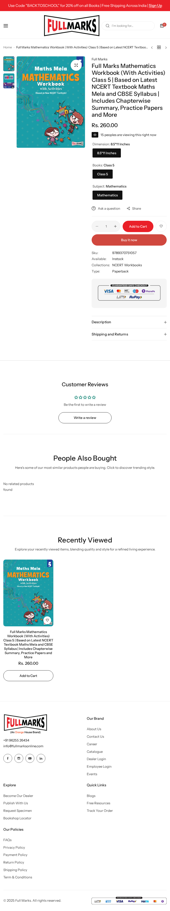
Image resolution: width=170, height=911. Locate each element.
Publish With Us (15, 803)
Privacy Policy (14, 847)
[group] (51, 102)
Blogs (91, 796)
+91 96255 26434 (16, 740)
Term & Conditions (17, 877)
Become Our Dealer (18, 796)
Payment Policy (15, 855)
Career (92, 744)
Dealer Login (96, 759)
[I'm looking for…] (107, 25)
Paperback (120, 271)
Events (92, 774)
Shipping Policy (15, 870)
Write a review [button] (85, 418)
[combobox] (128, 25)
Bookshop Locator (17, 818)
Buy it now (129, 240)
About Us (94, 729)
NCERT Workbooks (127, 265)
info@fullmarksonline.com (23, 746)
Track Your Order (100, 810)
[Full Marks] (71, 25)
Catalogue (95, 751)
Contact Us (95, 736)
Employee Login (99, 766)
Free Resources (98, 803)
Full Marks (99, 59)
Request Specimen (17, 810)
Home (7, 47)
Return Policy (13, 862)
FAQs (7, 840)
